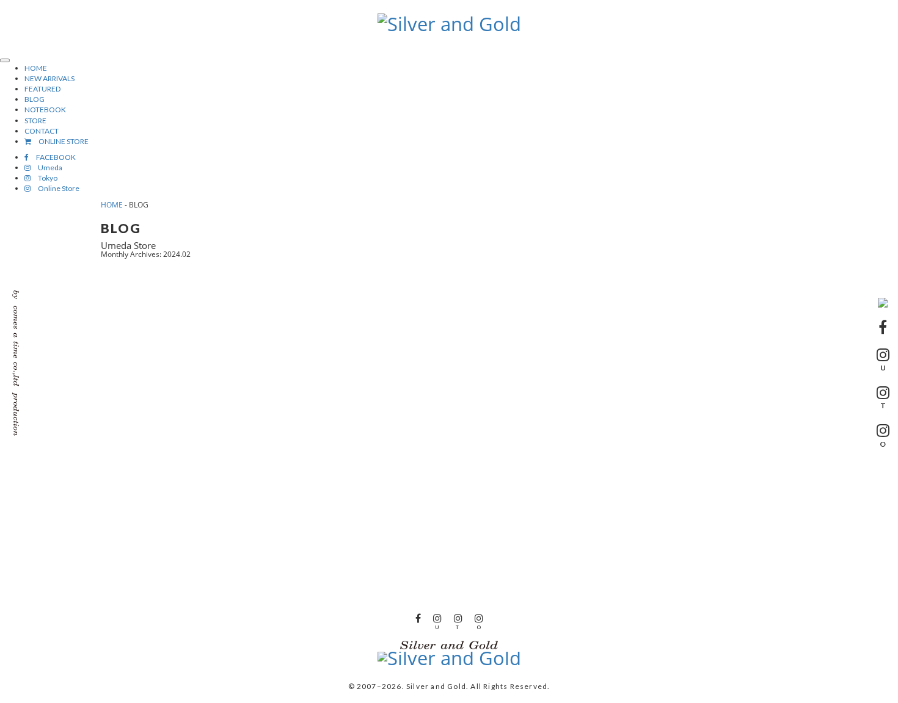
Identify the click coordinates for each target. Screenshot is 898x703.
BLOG (34, 99)
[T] (458, 618)
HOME (35, 68)
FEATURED (42, 88)
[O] (479, 618)
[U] (437, 618)
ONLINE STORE (60, 141)
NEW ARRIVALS (49, 78)
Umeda (46, 167)
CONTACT (41, 130)
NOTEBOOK (45, 109)
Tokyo (44, 177)
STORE (35, 120)
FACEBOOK (52, 157)
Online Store (55, 188)
